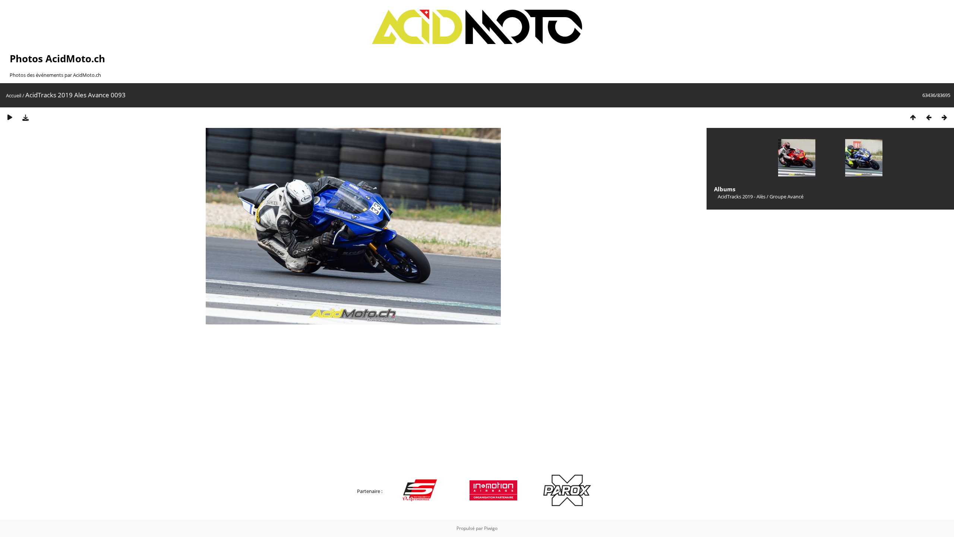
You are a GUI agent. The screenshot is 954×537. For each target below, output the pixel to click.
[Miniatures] (913, 117)
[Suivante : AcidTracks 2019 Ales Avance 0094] (944, 117)
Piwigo (490, 528)
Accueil (13, 95)
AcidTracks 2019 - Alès (741, 196)
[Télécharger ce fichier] (25, 117)
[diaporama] (10, 117)
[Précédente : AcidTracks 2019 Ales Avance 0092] (928, 117)
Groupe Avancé (786, 196)
